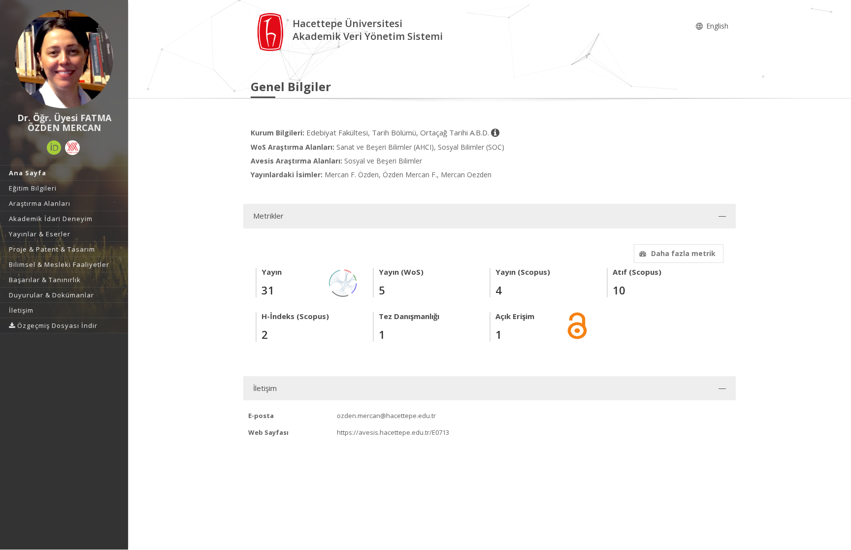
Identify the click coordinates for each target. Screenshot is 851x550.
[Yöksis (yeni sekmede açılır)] (72, 147)
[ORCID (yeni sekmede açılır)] (54, 147)
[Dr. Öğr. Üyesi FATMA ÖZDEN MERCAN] (64, 59)
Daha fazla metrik (683, 253)
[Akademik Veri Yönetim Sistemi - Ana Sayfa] (272, 31)
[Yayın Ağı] (343, 282)
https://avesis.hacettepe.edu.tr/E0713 (393, 432)
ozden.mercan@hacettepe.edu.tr (386, 415)
